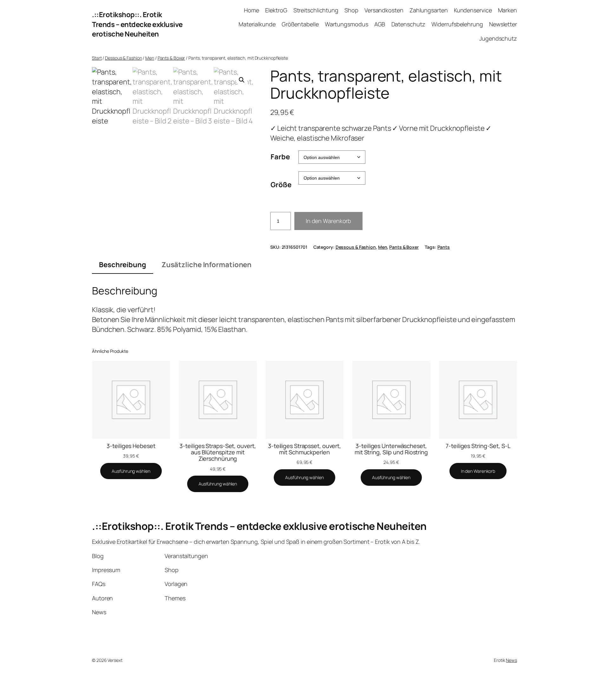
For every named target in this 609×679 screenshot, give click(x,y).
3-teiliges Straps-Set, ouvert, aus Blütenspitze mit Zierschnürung (218, 452)
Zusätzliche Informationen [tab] (206, 264)
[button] (241, 80)
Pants (443, 247)
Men (149, 58)
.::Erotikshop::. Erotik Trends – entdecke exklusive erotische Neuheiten (137, 24)
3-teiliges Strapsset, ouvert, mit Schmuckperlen (304, 449)
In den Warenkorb (328, 221)
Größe (281, 184)
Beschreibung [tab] (122, 264)
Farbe (280, 157)
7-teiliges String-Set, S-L (478, 446)
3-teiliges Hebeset (131, 446)
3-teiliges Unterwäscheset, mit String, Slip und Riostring (391, 449)
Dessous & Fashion (123, 58)
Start (97, 58)
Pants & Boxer (171, 58)
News (511, 660)
